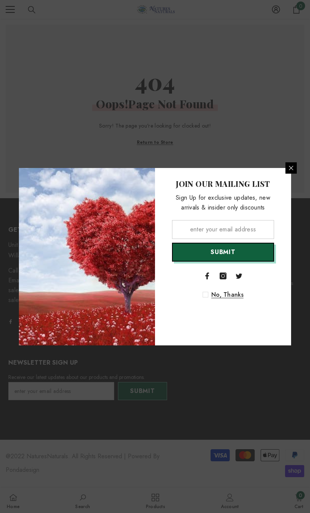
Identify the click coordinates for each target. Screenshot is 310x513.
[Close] (291, 168)
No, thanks (227, 295)
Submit (223, 252)
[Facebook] (207, 276)
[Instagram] (223, 276)
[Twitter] (239, 276)
